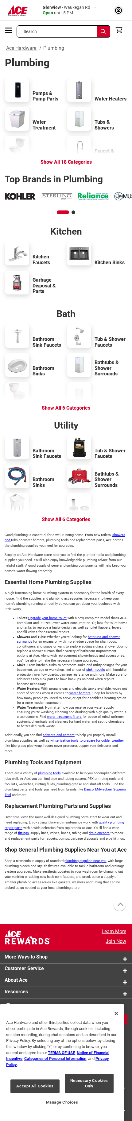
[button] (63, 212)
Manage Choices (62, 1102)
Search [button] (30, 31)
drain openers (99, 833)
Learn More (114, 931)
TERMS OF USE (61, 1052)
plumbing (117, 822)
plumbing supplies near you (85, 861)
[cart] (121, 30)
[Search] (103, 31)
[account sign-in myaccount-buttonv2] (118, 10)
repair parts (13, 828)
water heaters (80, 693)
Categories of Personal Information (55, 1058)
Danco (89, 789)
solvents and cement (59, 735)
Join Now (116, 941)
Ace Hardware (21, 48)
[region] (62, 1062)
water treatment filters (64, 717)
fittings (23, 833)
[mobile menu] (9, 30)
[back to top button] (119, 905)
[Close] (116, 1013)
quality (104, 822)
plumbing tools (49, 773)
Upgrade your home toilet (47, 618)
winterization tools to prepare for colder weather (87, 741)
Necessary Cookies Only (89, 1083)
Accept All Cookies (34, 1086)
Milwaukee (103, 789)
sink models (95, 670)
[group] (20, 196)
